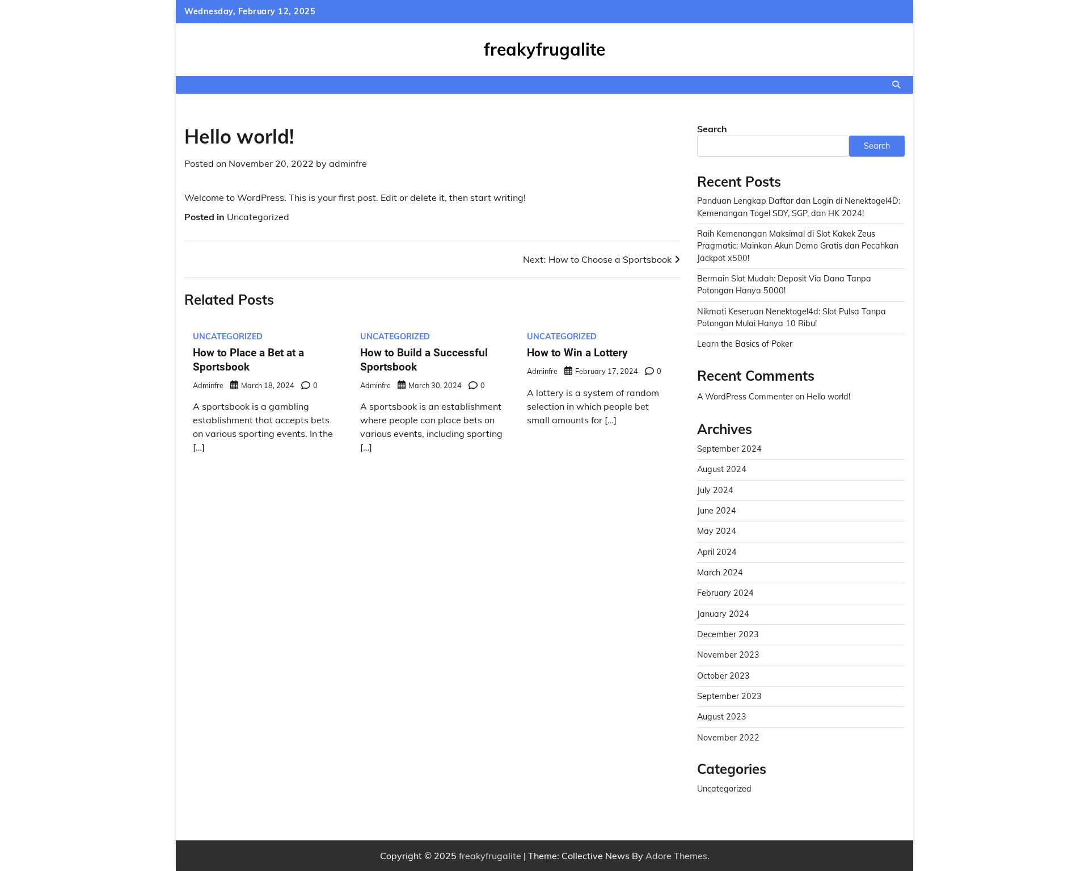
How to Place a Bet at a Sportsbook (248, 359)
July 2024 (715, 490)
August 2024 (721, 469)
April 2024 (717, 552)
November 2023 (728, 655)
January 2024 (723, 614)
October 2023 (723, 676)
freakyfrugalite (544, 49)
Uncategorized (258, 216)
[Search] (896, 84)
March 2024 (720, 572)
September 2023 (729, 696)
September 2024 (729, 449)
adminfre (348, 163)
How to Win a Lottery (577, 352)
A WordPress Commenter (745, 397)
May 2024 (716, 531)
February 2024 (725, 593)
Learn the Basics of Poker (744, 344)
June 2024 (716, 511)
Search (712, 128)
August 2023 (721, 717)
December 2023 (728, 634)
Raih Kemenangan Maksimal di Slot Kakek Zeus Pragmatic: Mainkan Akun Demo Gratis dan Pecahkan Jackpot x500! (797, 246)
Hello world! (828, 397)
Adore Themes (676, 855)
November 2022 (728, 738)
